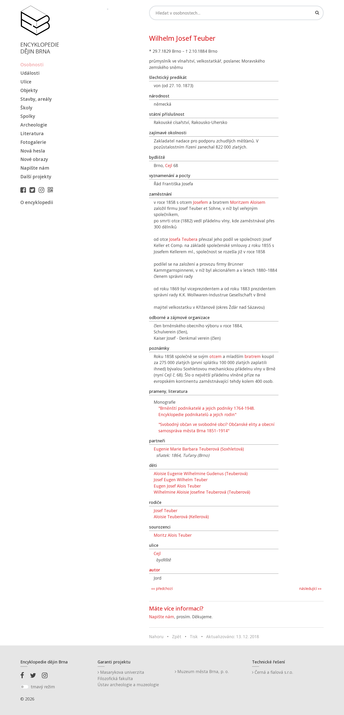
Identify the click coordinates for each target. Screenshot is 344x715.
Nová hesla (32, 151)
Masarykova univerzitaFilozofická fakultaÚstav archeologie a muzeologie (128, 678)
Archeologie (33, 125)
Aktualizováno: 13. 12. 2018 (232, 636)
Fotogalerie (33, 142)
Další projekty (35, 176)
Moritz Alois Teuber (173, 535)
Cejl (168, 165)
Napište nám (34, 168)
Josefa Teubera (183, 239)
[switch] (24, 687)
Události (30, 73)
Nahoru (156, 636)
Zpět (176, 636)
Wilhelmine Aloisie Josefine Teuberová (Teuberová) (202, 492)
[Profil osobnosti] (51, 190)
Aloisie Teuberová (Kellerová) (181, 516)
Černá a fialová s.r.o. (273, 672)
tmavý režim (43, 686)
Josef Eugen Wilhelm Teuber (181, 479)
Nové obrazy (34, 159)
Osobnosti (32, 64)
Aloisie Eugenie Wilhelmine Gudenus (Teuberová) (201, 473)
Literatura (32, 133)
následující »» (310, 588)
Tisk (194, 636)
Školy (26, 107)
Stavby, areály (36, 99)
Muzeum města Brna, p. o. (202, 671)
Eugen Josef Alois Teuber (177, 486)
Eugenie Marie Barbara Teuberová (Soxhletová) (199, 449)
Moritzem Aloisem (247, 202)
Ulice (25, 81)
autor (154, 570)
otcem (215, 356)
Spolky (27, 116)
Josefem (200, 202)
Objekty (29, 90)
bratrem (253, 356)
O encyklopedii (36, 202)
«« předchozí (162, 588)
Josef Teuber (165, 510)
